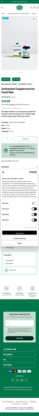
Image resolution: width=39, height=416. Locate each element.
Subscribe (19, 338)
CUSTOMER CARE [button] (9, 349)
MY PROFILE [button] (8, 355)
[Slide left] (2, 2)
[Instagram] (17, 380)
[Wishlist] (34, 7)
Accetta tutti (19, 233)
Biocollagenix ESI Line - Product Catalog (18, 13)
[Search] (31, 7)
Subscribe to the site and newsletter (19, 1)
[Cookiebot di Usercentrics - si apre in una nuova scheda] (29, 172)
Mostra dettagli (28, 227)
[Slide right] (37, 2)
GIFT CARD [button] (7, 365)
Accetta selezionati (19, 238)
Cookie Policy (32, 401)
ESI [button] (4, 360)
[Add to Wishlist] (34, 19)
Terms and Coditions (8, 401)
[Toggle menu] (1, 7)
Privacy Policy (16, 404)
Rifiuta (19, 243)
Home (3, 13)
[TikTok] (26, 380)
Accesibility (25, 404)
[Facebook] (12, 380)
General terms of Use (21, 401)
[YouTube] (21, 380)
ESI (15, 387)
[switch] (34, 208)
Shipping (12, 104)
